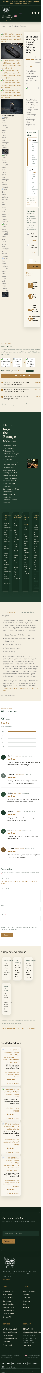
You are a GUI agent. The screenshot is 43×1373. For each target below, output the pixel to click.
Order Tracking (8, 1335)
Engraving (26, 1301)
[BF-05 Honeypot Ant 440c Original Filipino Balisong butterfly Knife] (11, 1056)
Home (3, 26)
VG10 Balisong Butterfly (17, 26)
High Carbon (7, 1294)
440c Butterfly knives (10, 1072)
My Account (7, 1345)
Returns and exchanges (10, 1028)
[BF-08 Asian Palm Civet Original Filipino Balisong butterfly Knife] (11, 1093)
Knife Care (27, 1298)
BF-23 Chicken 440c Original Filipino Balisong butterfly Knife (11, 1174)
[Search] (27, 13)
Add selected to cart (21, 376)
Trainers (26, 1294)
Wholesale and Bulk (10, 1329)
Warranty (6, 1342)
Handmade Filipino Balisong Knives (7, 19)
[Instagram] (30, 13)
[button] (20, 13)
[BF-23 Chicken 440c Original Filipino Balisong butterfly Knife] (11, 1164)
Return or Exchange (10, 1338)
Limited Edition (8, 1314)
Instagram (6, 1279)
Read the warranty (28, 1028)
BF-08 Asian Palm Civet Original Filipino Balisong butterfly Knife (11, 1101)
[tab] (11, 612)
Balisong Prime (8, 1307)
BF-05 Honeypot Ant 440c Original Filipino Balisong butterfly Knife (12, 1066)
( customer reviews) (38, 59)
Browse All (7, 1317)
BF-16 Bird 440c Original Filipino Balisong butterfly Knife (11, 1133)
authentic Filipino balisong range (14, 688)
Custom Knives (8, 1310)
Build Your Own (8, 1291)
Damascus (7, 1301)
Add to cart (34, 266)
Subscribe (8, 1241)
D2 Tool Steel (8, 1298)
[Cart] (38, 13)
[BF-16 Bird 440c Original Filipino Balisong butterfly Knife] (11, 1126)
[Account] (33, 13)
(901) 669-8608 (28, 1329)
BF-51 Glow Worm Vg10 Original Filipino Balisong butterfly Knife (16, 383)
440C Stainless (8, 1304)
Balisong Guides (29, 1291)
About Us (26, 1307)
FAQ (24, 1304)
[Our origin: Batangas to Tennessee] (15, 16)
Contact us (27, 1346)
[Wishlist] (35, 13)
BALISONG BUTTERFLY (7, 16)
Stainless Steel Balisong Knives (11, 1142)
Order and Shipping (10, 1332)
